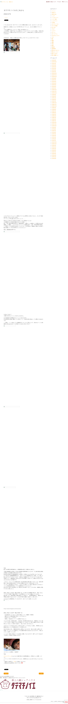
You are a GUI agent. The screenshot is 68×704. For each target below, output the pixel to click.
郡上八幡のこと (55, 55)
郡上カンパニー (55, 52)
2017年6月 (54, 132)
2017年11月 (54, 124)
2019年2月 (54, 99)
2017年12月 (54, 122)
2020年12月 (54, 73)
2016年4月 (54, 147)
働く (53, 38)
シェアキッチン (55, 17)
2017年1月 (54, 140)
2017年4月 (54, 135)
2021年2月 (54, 70)
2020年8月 (54, 78)
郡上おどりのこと (55, 50)
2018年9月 (54, 107)
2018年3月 (54, 117)
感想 (53, 42)
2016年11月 (54, 143)
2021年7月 (54, 63)
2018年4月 (54, 116)
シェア (53, 15)
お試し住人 (54, 14)
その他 (53, 22)
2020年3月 (54, 84)
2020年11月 (54, 75)
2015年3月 (54, 156)
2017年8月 (54, 129)
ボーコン (54, 32)
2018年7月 (54, 111)
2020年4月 (54, 83)
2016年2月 (54, 150)
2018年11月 (54, 104)
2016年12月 (54, 142)
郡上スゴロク (54, 53)
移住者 (53, 47)
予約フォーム (65, 1)
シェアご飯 (54, 19)
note (15, 661)
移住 (53, 45)
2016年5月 (54, 145)
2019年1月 (54, 101)
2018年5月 (54, 114)
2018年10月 (54, 106)
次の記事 (41, 673)
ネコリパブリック (8, 656)
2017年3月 (54, 137)
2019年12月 (54, 89)
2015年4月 (54, 155)
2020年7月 (54, 79)
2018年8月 (54, 109)
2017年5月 (54, 133)
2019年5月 (54, 96)
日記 (53, 43)
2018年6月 (54, 112)
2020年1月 (54, 88)
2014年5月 (54, 158)
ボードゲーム (54, 34)
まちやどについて (55, 35)
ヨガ (53, 37)
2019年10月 (54, 93)
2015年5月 (54, 153)
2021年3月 (54, 68)
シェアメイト (54, 20)
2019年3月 (54, 97)
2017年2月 (54, 138)
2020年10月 (54, 76)
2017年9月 (54, 127)
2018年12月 (54, 102)
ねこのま (54, 27)
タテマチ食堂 (54, 25)
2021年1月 (54, 71)
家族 (53, 40)
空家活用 (54, 48)
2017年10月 (54, 125)
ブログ (53, 29)
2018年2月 (54, 119)
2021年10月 (54, 61)
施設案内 (48, 1)
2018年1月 (54, 120)
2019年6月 (54, 94)
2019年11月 (54, 91)
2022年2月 (54, 60)
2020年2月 (54, 86)
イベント (6, 17)
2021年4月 (54, 66)
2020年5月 (54, 81)
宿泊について (53, 1)
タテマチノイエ (55, 24)
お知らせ (54, 12)
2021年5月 (54, 65)
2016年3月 (54, 148)
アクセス (59, 1)
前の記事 (6, 673)
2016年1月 (54, 152)
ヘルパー (54, 30)
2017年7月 (54, 130)
